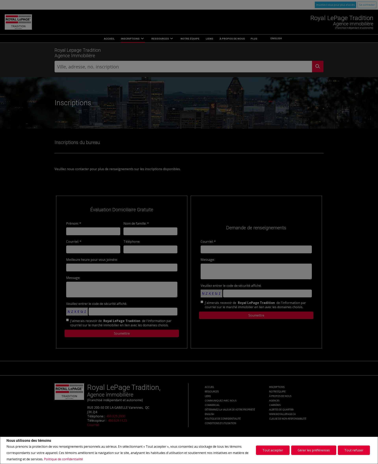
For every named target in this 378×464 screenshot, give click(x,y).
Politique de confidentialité (63, 459)
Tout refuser (353, 450)
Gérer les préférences (314, 450)
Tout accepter (272, 450)
